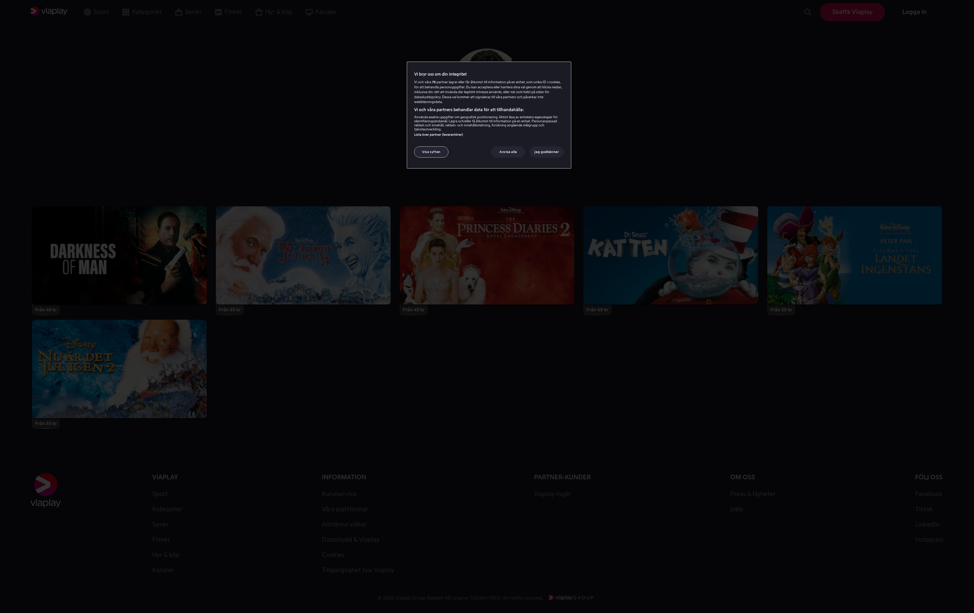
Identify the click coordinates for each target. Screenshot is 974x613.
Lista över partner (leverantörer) (438, 134)
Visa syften (431, 152)
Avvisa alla (508, 152)
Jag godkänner (546, 152)
